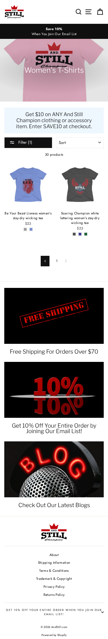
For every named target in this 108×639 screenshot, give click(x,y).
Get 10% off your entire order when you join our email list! (54, 612)
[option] (54, 31)
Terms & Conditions (54, 570)
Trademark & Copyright (54, 578)
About (54, 554)
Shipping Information (54, 562)
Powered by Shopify (54, 635)
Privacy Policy (54, 586)
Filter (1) (24, 142)
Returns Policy (54, 594)
